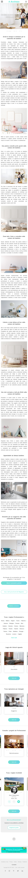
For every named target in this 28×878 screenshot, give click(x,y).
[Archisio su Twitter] (18, 870)
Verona (16, 626)
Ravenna (8, 634)
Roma (2, 620)
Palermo (23, 620)
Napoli (12, 620)
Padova (5, 628)
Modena (15, 631)
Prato (10, 631)
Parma (5, 631)
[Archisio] (14, 1)
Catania (5, 626)
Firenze (17, 623)
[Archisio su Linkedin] (22, 870)
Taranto (16, 628)
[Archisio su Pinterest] (14, 870)
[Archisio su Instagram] (9, 870)
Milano (7, 620)
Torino (18, 620)
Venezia (10, 626)
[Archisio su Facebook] (5, 870)
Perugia (21, 631)
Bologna (11, 623)
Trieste (10, 628)
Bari (22, 623)
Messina (22, 626)
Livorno (14, 634)
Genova (6, 623)
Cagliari (20, 634)
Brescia (22, 628)
